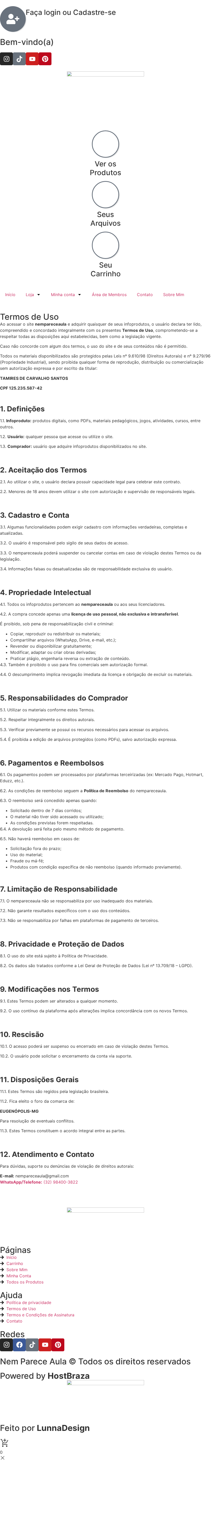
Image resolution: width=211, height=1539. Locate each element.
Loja (30, 294)
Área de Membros (109, 294)
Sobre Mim (173, 294)
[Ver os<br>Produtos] (105, 144)
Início (10, 294)
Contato (145, 294)
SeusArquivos (105, 219)
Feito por (45, 1428)
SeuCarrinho (106, 269)
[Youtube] (32, 58)
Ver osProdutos (105, 168)
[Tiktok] (19, 58)
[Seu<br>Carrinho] (105, 245)
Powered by (45, 1376)
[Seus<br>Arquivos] (105, 194)
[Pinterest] (45, 58)
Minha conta (63, 294)
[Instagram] (6, 58)
